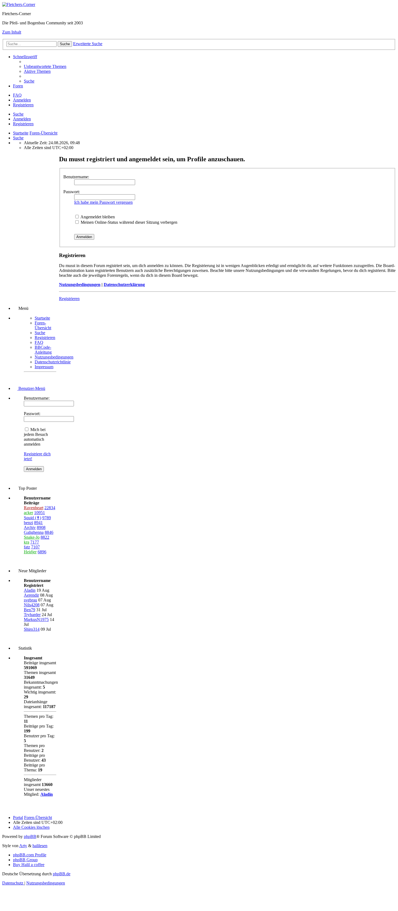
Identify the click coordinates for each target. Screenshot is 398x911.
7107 (35, 547)
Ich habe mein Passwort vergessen (103, 202)
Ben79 (29, 609)
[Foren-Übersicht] (18, 4)
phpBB (30, 836)
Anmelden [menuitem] (22, 100)
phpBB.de (61, 873)
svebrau (30, 600)
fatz (27, 547)
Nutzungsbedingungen (79, 284)
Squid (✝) (32, 517)
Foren (18, 86)
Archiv (30, 527)
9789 (46, 517)
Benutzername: (76, 177)
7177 (34, 542)
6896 (42, 552)
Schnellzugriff (25, 56)
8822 (45, 537)
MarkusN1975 (36, 619)
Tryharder (32, 614)
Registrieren (23, 123)
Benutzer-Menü (31, 388)
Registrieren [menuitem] (23, 105)
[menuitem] (45, 66)
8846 (49, 532)
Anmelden (22, 119)
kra (26, 542)
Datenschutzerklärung (124, 284)
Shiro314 (32, 629)
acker (28, 512)
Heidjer (30, 552)
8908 (41, 527)
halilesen (39, 845)
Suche (18, 114)
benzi (28, 522)
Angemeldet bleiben (97, 217)
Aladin (29, 590)
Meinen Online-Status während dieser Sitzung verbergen (128, 222)
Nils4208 (32, 605)
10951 (39, 512)
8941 (38, 522)
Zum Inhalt (11, 32)
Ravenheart (33, 507)
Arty (23, 845)
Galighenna (34, 532)
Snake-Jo (32, 537)
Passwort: (71, 191)
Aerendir (31, 595)
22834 (49, 507)
